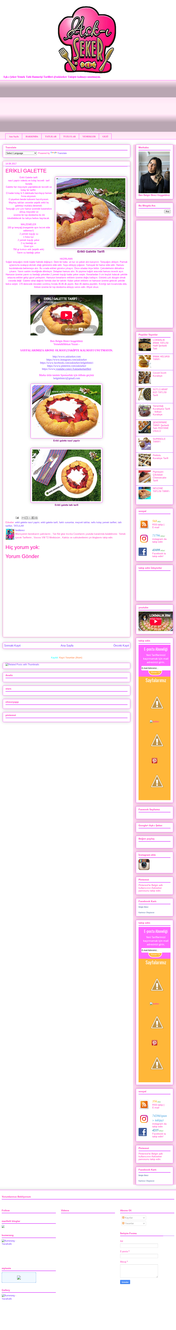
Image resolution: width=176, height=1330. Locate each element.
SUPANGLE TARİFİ (159, 440)
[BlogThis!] (26, 518)
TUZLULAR (69, 136)
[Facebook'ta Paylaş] (33, 518)
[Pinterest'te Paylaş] (36, 518)
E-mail (155, 527)
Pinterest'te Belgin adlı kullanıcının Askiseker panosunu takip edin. (151, 888)
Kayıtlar (128, 1217)
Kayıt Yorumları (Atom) (70, 657)
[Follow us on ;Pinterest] (154, 762)
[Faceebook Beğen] (157, 718)
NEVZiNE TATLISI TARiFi (161, 490)
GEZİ (105, 136)
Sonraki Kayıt (12, 645)
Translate (62, 153)
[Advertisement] (88, 104)
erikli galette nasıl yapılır (27, 522)
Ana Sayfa (14, 136)
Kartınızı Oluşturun (146, 912)
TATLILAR (50, 136)
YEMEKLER (89, 136)
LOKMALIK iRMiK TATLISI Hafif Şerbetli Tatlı (160, 344)
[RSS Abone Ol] (157, 797)
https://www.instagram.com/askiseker (66, 359)
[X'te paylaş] (29, 518)
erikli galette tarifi (49, 522)
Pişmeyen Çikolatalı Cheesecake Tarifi (159, 476)
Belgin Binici (143, 907)
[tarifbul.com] (19, 1282)
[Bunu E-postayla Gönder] (23, 518)
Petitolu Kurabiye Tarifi (160, 457)
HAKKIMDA (32, 136)
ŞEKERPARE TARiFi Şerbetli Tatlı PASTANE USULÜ (161, 426)
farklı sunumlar (66, 522)
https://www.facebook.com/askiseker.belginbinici (66, 362)
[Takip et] (154, 721)
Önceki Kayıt (121, 645)
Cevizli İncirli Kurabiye (159, 374)
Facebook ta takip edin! (159, 555)
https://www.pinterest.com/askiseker (66, 365)
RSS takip (157, 524)
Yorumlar (129, 1223)
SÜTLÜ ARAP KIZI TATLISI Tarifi (160, 392)
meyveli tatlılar (82, 522)
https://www (66, 368)
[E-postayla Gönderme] (16, 517)
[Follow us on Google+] (157, 756)
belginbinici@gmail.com (66, 378)
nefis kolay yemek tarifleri (104, 522)
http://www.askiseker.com (67, 356)
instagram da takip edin (159, 540)
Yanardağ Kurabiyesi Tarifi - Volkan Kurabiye (161, 410)
